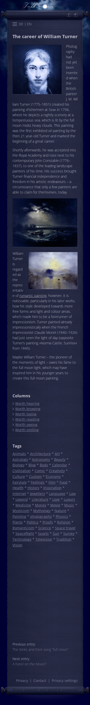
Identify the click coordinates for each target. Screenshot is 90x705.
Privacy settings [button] (65, 680)
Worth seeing (26, 424)
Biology (18, 465)
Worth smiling (26, 429)
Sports (43, 533)
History (33, 487)
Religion (63, 522)
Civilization (21, 470)
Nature (60, 510)
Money (40, 505)
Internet (19, 493)
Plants (17, 522)
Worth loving (25, 414)
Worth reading (27, 419)
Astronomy (41, 459)
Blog (32, 465)
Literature (40, 499)
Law (72, 493)
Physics (62, 516)
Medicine (23, 505)
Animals (19, 453)
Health (18, 487)
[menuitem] (21, 24)
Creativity (57, 470)
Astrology (20, 459)
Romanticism (23, 528)
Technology (22, 539)
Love (56, 499)
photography (41, 516)
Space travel (65, 528)
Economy (53, 476)
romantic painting (33, 295)
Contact (40, 680)
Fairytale (19, 482)
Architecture (40, 453)
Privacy (22, 680)
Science (44, 528)
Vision (17, 545)
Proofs (47, 522)
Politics (32, 522)
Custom (35, 476)
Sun (56, 533)
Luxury (69, 499)
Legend (22, 499)
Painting (19, 516)
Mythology (41, 510)
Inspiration (52, 487)
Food (64, 482)
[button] (14, 24)
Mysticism (20, 510)
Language (57, 493)
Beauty (60, 459)
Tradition (64, 539)
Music (69, 505)
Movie (55, 505)
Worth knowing (27, 408)
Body (44, 465)
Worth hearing (27, 403)
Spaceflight (25, 533)
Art (57, 453)
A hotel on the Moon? (29, 664)
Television (44, 539)
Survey (68, 533)
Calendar (59, 465)
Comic (40, 470)
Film (52, 482)
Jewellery (37, 493)
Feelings (37, 482)
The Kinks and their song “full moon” (40, 649)
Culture (18, 476)
